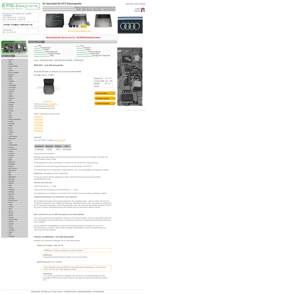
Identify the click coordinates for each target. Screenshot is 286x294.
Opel (10, 187)
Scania (10, 207)
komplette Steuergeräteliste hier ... (80, 31)
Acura (10, 60)
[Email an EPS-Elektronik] (20, 25)
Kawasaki (11, 138)
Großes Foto (47, 101)
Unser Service (57, 291)
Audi (10, 68)
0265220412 (38, 119)
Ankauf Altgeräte (103, 103)
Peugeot (11, 189)
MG (9, 173)
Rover (10, 202)
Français (137, 11)
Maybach (11, 164)
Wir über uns (46, 291)
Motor (52, 55)
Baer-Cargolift (13, 72)
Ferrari (10, 111)
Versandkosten (59, 140)
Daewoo (11, 98)
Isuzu (10, 128)
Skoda (10, 213)
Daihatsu (11, 102)
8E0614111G (38, 128)
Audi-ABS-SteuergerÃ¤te (64, 60)
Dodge (10, 104)
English (137, 9)
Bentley (11, 75)
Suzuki (10, 224)
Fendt (10, 109)
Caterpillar (12, 85)
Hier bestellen (102, 93)
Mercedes (12, 170)
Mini (9, 175)
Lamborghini (12, 145)
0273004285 (52, 104)
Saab (10, 204)
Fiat (9, 113)
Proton (10, 196)
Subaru (11, 221)
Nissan (11, 183)
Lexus (10, 151)
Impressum (129, 3)
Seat (10, 209)
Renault (11, 198)
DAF (10, 100)
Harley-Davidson (14, 119)
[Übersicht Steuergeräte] (79, 29)
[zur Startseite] (21, 9)
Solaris (10, 217)
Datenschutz (35, 291)
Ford (10, 115)
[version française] (143, 11)
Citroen (11, 92)
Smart (10, 215)
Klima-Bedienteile (51, 52)
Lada (10, 143)
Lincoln (11, 155)
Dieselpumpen (45, 48)
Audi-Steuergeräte (46, 60)
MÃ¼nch (11, 179)
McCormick (12, 168)
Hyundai (11, 123)
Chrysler (11, 89)
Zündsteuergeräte (94, 52)
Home (36, 60)
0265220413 (38, 122)
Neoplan (11, 181)
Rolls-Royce (12, 200)
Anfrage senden (103, 98)
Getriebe (46, 50)
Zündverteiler (95, 54)
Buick (10, 79)
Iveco (10, 130)
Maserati (11, 162)
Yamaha (11, 236)
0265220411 (38, 117)
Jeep (10, 134)
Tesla (10, 226)
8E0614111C (78, 60)
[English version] (143, 9)
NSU (10, 185)
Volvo (10, 232)
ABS (39, 46)
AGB (136, 3)
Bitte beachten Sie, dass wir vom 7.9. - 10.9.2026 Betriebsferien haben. (73, 37)
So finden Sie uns (70, 291)
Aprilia (10, 64)
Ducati (10, 106)
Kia (9, 141)
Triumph (11, 230)
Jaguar (11, 132)
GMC (10, 117)
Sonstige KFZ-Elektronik (101, 55)
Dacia (10, 96)
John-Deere (12, 136)
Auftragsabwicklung (85, 291)
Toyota (10, 228)
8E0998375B (38, 131)
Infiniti (10, 126)
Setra (10, 211)
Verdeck (88, 50)
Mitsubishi (12, 177)
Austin (10, 70)
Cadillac (11, 81)
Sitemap (142, 3)
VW (9, 234)
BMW (10, 77)
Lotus (10, 158)
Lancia (10, 147)
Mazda (10, 166)
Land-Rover (12, 149)
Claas (10, 94)
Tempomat (86, 48)
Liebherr (11, 153)
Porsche (11, 194)
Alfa (9, 62)
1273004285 (38, 125)
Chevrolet (11, 87)
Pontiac (11, 192)
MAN (10, 160)
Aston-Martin (13, 66)
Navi (82, 46)
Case (10, 83)
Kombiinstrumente (54, 54)
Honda (10, 121)
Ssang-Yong (12, 219)
